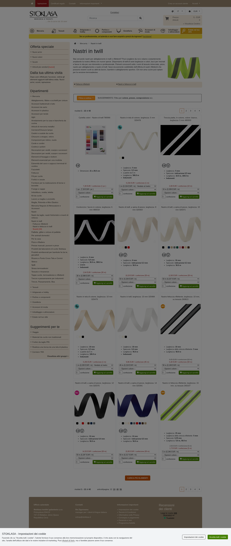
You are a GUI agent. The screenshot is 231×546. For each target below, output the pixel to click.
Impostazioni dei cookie (194, 537)
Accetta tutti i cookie (217, 537)
